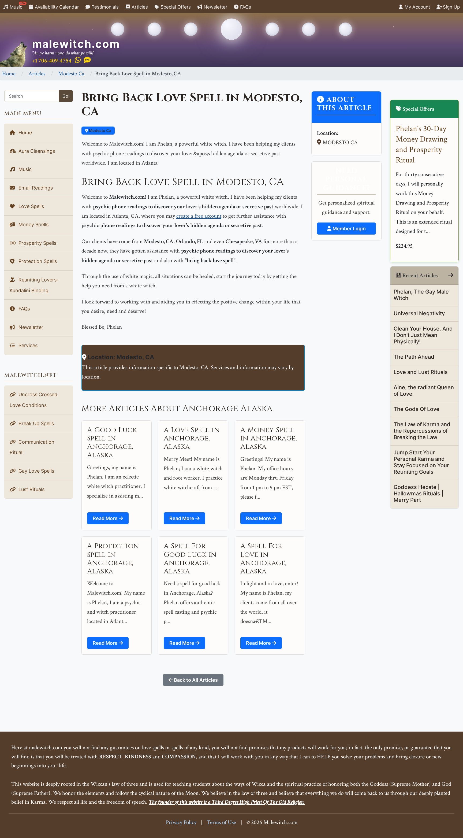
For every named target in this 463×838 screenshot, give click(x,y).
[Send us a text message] (87, 60)
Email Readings (35, 188)
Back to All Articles (195, 680)
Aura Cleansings (36, 151)
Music (16, 6)
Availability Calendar (56, 7)
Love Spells (30, 206)
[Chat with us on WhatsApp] (78, 60)
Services (27, 345)
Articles (139, 7)
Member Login (348, 228)
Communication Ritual (32, 447)
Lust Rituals (30, 489)
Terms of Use (221, 822)
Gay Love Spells (35, 471)
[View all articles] (450, 275)
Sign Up (451, 7)
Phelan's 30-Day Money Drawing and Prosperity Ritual (421, 144)
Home (9, 73)
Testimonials (104, 7)
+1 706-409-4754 (52, 61)
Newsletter (214, 7)
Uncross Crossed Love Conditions (33, 400)
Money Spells (32, 224)
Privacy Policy (181, 822)
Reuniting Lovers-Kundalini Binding (34, 285)
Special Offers (175, 7)
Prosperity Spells (36, 243)
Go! (65, 96)
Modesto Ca (71, 73)
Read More (106, 518)
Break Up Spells (35, 423)
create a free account (198, 216)
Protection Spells (37, 261)
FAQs (245, 7)
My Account (416, 7)
